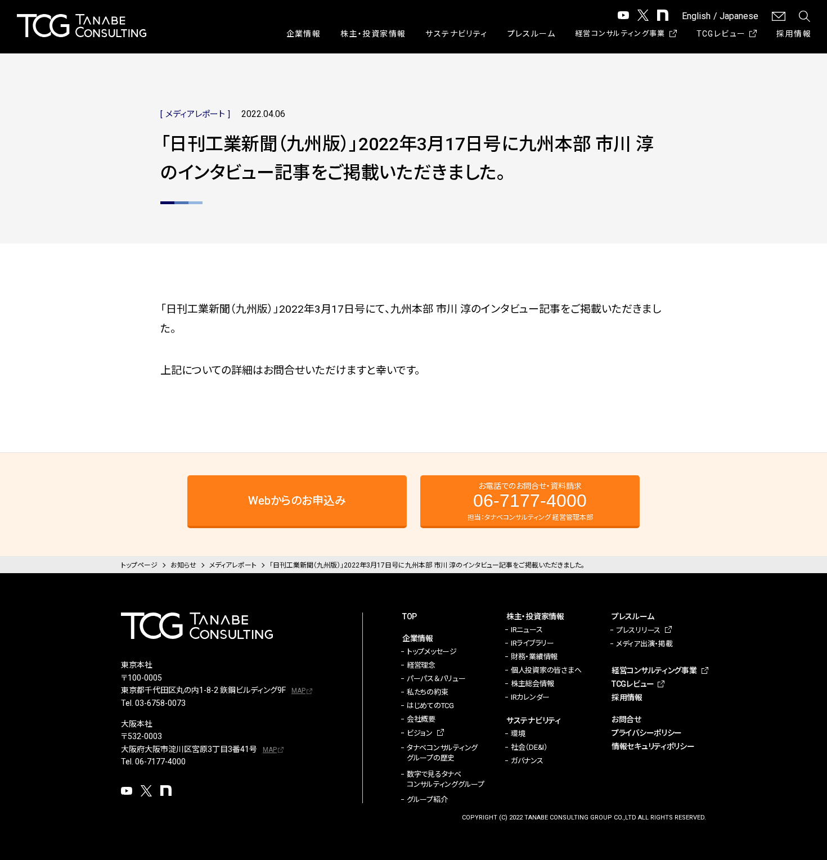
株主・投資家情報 (373, 33)
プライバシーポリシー (647, 732)
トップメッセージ (432, 651)
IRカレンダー (530, 697)
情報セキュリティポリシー (653, 746)
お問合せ (626, 719)
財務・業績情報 (534, 656)
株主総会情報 (532, 683)
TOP (409, 616)
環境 (518, 734)
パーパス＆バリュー (436, 678)
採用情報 (793, 33)
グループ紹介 (427, 799)
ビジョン (420, 733)
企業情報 (303, 33)
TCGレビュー (721, 33)
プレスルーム (531, 33)
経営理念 (421, 665)
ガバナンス (527, 761)
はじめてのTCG (430, 705)
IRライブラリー (532, 643)
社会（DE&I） (529, 747)
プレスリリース (638, 630)
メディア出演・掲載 (644, 644)
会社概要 (421, 719)
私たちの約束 (427, 692)
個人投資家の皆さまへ (546, 670)
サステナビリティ (456, 33)
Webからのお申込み (297, 500)
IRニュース (526, 629)
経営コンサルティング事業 (620, 33)
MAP (298, 691)
